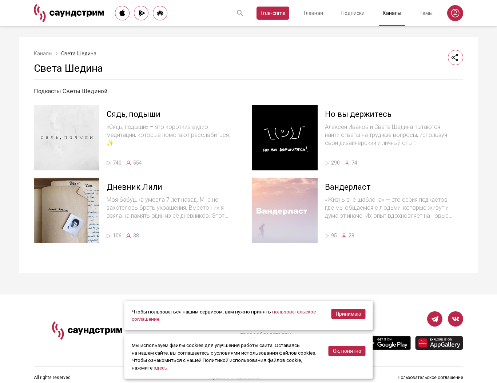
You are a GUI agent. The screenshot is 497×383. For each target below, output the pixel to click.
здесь (160, 368)
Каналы (392, 13)
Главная (313, 13)
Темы (426, 13)
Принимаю (348, 314)
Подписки (353, 13)
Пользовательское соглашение (430, 377)
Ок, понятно (347, 351)
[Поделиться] (455, 57)
